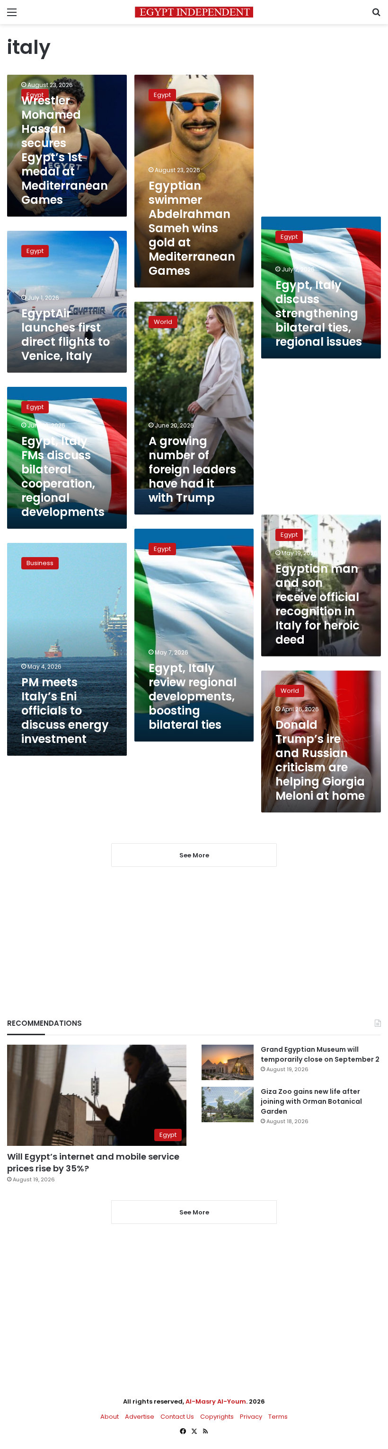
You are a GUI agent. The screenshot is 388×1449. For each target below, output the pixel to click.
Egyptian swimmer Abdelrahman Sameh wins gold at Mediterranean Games (192, 228)
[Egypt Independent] (194, 12)
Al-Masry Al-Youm (215, 1401)
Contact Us (177, 1416)
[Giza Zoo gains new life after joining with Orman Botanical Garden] (228, 1104)
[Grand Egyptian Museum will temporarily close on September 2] (228, 1062)
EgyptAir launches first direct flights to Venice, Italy (65, 335)
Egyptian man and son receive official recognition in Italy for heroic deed (317, 604)
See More (194, 1212)
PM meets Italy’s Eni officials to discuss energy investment (65, 710)
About (109, 1416)
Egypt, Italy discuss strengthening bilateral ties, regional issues (318, 313)
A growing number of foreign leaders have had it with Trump (192, 469)
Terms (278, 1416)
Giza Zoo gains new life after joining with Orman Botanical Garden (311, 1101)
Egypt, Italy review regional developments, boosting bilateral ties (193, 696)
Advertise (139, 1416)
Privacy (251, 1416)
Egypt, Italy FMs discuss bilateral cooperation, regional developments (63, 476)
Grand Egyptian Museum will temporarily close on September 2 (320, 1054)
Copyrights (217, 1416)
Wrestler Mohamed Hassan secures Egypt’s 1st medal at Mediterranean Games (64, 150)
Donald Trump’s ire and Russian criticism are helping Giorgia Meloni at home (320, 760)
